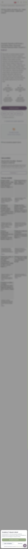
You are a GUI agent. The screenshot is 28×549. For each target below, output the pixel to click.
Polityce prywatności (20, 546)
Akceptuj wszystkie (14, 539)
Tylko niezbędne (8, 543)
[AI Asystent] (25, 545)
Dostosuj (20, 543)
